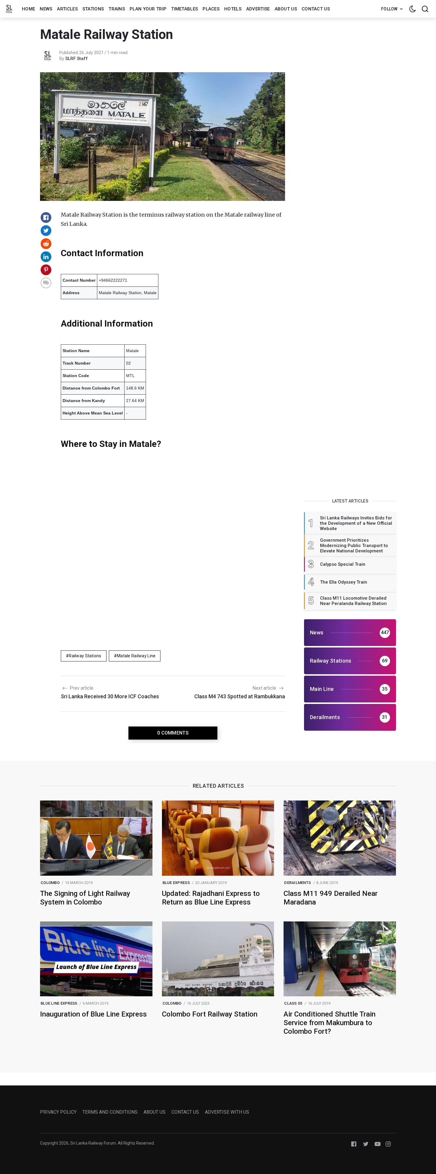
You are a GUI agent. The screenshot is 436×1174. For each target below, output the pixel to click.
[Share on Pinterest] (46, 269)
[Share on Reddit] (46, 243)
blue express (176, 882)
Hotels (232, 9)
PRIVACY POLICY (58, 1112)
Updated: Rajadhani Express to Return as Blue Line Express (211, 897)
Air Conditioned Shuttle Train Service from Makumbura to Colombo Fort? (329, 1023)
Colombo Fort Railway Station (209, 1014)
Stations (93, 9)
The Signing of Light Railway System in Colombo (85, 897)
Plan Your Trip (148, 9)
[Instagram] (388, 1143)
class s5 (293, 1003)
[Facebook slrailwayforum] (354, 1143)
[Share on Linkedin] (46, 256)
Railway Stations (85, 655)
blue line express (59, 1003)
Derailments (297, 882)
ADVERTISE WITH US (227, 1112)
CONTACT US (185, 1112)
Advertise (258, 9)
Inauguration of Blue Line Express (93, 1014)
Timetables (184, 9)
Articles (67, 9)
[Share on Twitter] (46, 230)
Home (28, 9)
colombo (50, 882)
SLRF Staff (76, 58)
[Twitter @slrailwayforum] (366, 1143)
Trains (117, 9)
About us (286, 9)
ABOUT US (155, 1112)
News (46, 9)
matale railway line (136, 655)
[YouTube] (378, 1143)
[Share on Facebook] (46, 217)
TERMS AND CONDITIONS (110, 1112)
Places (211, 9)
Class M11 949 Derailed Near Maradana (331, 897)
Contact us (316, 9)
